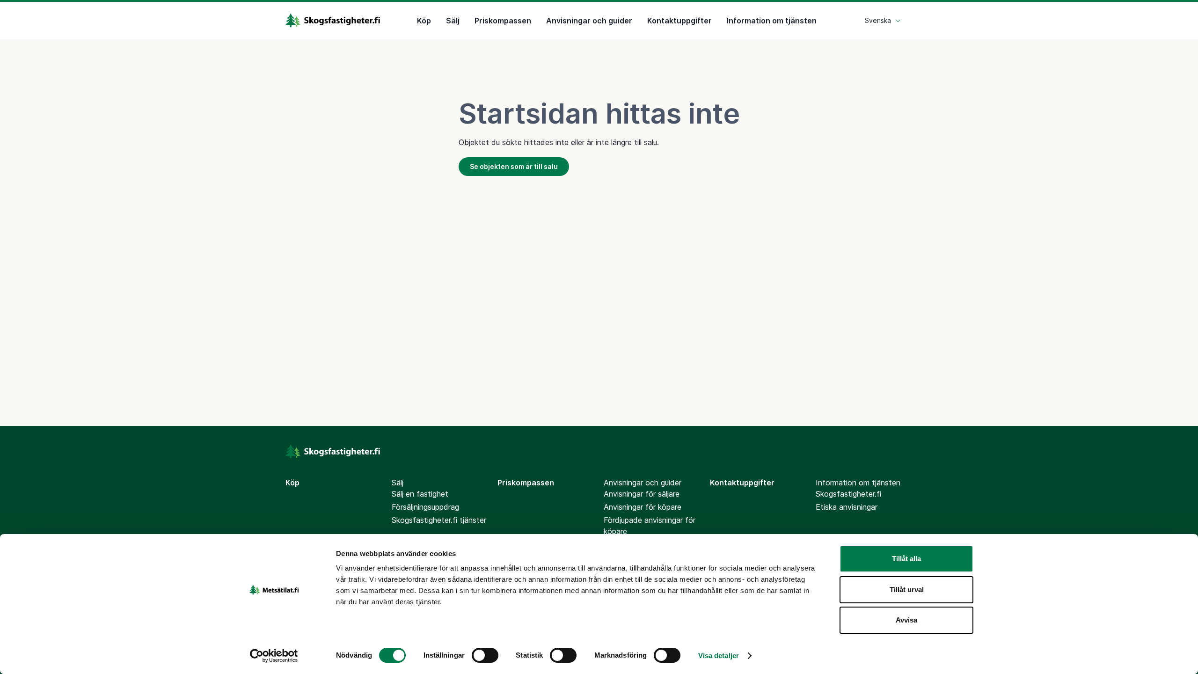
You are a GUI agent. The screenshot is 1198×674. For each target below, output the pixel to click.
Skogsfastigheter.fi (848, 493)
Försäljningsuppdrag (425, 507)
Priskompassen (503, 20)
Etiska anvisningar (846, 507)
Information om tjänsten (772, 20)
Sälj (453, 20)
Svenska (878, 20)
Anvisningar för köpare (642, 507)
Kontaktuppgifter (679, 20)
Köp (424, 20)
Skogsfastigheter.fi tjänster (439, 520)
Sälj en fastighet (420, 493)
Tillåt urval (907, 589)
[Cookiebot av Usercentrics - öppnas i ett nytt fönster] (274, 656)
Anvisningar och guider (589, 20)
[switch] (485, 655)
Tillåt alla (906, 559)
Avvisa (906, 620)
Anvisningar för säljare (641, 493)
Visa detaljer (718, 655)
